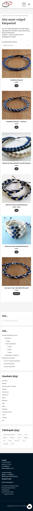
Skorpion (17, 440)
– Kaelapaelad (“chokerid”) (11, 355)
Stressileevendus (7, 412)
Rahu (3, 403)
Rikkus (4, 406)
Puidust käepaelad (9, 364)
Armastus (5, 380)
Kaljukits (26, 437)
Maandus (4, 400)
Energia (4, 389)
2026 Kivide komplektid (9, 434)
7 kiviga (9, 352)
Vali (16, 85)
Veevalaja (5, 443)
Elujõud (4, 383)
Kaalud (5, 437)
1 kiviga (7, 341)
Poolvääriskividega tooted (9, 335)
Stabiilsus (4, 409)
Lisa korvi (16, 293)
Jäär (26, 434)
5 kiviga (9, 349)
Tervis (4, 415)
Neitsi (10, 440)
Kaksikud (12, 437)
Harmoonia (5, 392)
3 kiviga (9, 346)
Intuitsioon (5, 395)
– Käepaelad (7, 338)
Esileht (3, 15)
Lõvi (4, 440)
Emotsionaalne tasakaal (9, 386)
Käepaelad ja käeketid (8, 358)
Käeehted (9, 15)
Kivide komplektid (10, 344)
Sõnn (24, 440)
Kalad (19, 437)
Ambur (20, 434)
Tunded (4, 417)
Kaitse (4, 398)
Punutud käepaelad (9, 366)
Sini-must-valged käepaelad (12, 361)
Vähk (12, 443)
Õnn (3, 420)
